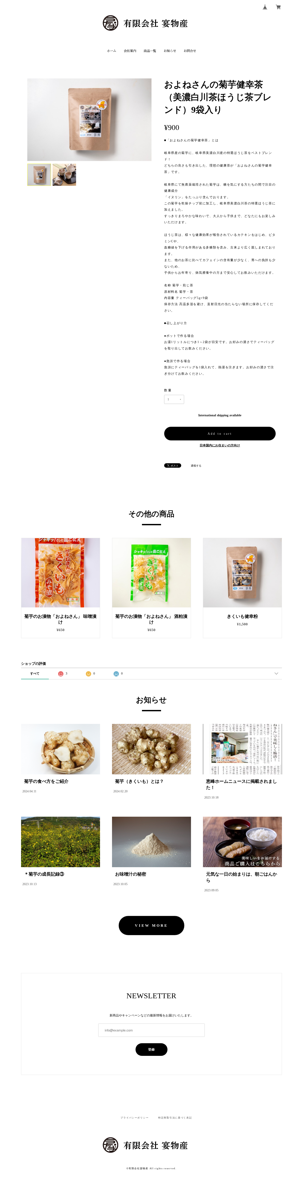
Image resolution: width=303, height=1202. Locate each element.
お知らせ (170, 50)
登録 (151, 1049)
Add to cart (220, 433)
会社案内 (130, 50)
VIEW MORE (151, 925)
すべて (34, 673)
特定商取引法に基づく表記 (175, 1118)
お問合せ (190, 50)
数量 (168, 390)
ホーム (111, 50)
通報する (196, 465)
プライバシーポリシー (134, 1118)
